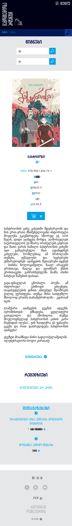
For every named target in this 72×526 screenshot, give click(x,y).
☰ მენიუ (62, 3)
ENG (12, 32)
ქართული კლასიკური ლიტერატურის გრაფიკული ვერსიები (36, 176)
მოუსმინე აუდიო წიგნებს (36, 445)
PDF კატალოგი (36, 498)
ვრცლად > (44, 429)
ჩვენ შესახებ (32, 477)
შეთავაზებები (36, 408)
